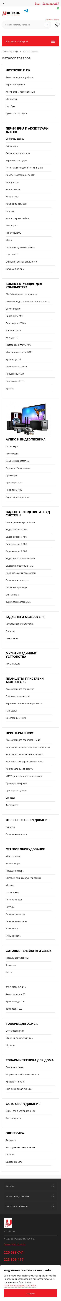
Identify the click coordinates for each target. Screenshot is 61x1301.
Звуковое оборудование (18, 468)
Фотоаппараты (13, 1118)
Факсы (9, 972)
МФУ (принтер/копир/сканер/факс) (24, 776)
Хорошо (30, 1293)
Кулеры (10, 388)
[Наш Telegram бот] (26, 11)
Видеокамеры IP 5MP (17, 544)
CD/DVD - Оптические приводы (21, 294)
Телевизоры (16, 987)
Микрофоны (12, 225)
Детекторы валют (15, 1031)
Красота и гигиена (15, 1081)
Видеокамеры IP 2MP (17, 529)
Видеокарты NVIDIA (16, 323)
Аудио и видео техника (25, 439)
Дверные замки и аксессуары (21, 573)
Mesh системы (13, 856)
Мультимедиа (13, 663)
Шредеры (10, 1045)
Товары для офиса (22, 1023)
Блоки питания (13, 308)
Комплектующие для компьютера (24, 285)
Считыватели (12, 594)
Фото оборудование (23, 1104)
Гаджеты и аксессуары (25, 617)
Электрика (15, 1133)
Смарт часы (12, 638)
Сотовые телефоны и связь (29, 950)
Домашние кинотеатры (17, 461)
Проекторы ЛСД (14, 490)
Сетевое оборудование (25, 849)
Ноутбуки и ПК (18, 70)
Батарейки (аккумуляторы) (20, 624)
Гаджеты (10, 631)
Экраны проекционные (17, 497)
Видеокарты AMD (14, 316)
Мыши (9, 240)
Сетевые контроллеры (17, 580)
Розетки (10, 1154)
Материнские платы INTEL (19, 352)
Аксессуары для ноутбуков (19, 77)
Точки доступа (13, 928)
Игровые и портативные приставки (24, 703)
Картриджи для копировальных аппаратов (28, 747)
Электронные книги (16, 718)
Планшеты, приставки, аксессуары (25, 680)
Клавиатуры (12, 196)
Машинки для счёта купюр (19, 1038)
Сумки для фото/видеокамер (20, 1111)
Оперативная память (17, 366)
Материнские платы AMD (18, 345)
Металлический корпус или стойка (23, 878)
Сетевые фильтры (15, 269)
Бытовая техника (14, 1067)
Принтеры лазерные (16, 783)
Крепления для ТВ (15, 1001)
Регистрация (49, 3)
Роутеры (10, 907)
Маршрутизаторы (15, 870)
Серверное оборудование (27, 820)
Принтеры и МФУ (20, 733)
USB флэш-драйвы (15, 139)
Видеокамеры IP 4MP (17, 537)
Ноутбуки (10, 106)
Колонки (10, 211)
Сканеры (10, 798)
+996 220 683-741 (37, 12)
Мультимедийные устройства (21, 655)
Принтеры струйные (16, 790)
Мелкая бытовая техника (19, 1089)
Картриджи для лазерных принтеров (24, 754)
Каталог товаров (17, 41)
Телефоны (11, 965)
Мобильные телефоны (17, 958)
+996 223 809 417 (37, 16)
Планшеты (11, 710)
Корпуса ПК (12, 337)
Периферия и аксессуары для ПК (27, 130)
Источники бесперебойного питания (24, 167)
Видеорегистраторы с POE (19, 566)
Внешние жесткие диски (18, 153)
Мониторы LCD (13, 233)
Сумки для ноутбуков (17, 113)
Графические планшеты (18, 696)
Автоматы (11, 1140)
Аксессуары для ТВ (15, 994)
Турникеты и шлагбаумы (18, 602)
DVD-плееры (12, 446)
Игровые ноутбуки (15, 84)
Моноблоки (12, 99)
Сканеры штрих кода (16, 587)
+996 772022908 (53, 16)
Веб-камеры (12, 146)
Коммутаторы (13, 863)
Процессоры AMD (15, 374)
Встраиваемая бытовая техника (22, 1074)
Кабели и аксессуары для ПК (20, 175)
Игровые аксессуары (16, 160)
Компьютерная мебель (17, 218)
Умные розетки (13, 936)
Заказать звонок (52, 19)
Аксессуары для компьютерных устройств (27, 301)
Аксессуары (12, 453)
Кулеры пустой (13, 359)
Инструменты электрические (20, 1147)
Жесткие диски (13, 330)
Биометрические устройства (20, 522)
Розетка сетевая (14, 899)
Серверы (10, 827)
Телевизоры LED (14, 1009)
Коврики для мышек (16, 204)
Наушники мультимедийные (20, 247)
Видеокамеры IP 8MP (17, 551)
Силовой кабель (14, 1162)
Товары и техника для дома (30, 1060)
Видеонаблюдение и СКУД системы (28, 513)
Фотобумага (12, 805)
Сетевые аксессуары (16, 921)
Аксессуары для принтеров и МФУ (23, 740)
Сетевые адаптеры (15, 914)
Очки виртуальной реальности (21, 261)
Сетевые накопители (16, 834)
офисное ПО (12, 254)
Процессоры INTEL (15, 381)
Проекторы (11, 475)
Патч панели (12, 892)
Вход (37, 3)
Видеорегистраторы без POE (20, 558)
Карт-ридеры (12, 182)
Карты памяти (13, 189)
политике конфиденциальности (20, 1285)
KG (57, 3)
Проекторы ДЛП (14, 482)
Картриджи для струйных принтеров (24, 761)
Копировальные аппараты (19, 769)
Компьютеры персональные (20, 92)
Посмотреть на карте (14, 1244)
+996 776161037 (53, 12)
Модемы (10, 885)
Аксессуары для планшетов (20, 689)
